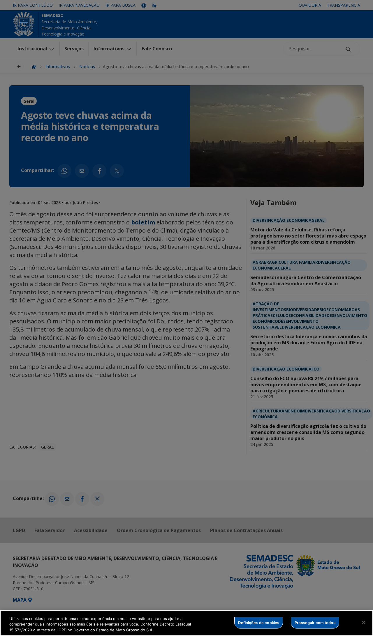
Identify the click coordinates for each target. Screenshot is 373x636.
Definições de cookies (258, 622)
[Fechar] (363, 622)
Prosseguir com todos (315, 622)
